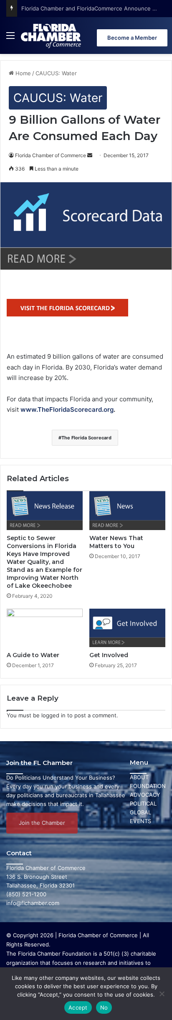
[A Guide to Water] (45, 628)
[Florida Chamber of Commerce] (52, 35)
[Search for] (163, 38)
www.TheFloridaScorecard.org (67, 409)
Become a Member (132, 37)
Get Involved (108, 655)
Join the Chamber (42, 822)
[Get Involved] (127, 628)
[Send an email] (89, 155)
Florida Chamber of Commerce (50, 155)
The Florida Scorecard (86, 438)
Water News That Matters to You (116, 542)
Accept (78, 1007)
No (104, 1007)
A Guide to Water (33, 655)
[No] (161, 993)
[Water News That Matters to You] (127, 510)
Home (22, 73)
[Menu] (10, 38)
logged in (53, 715)
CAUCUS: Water (56, 73)
